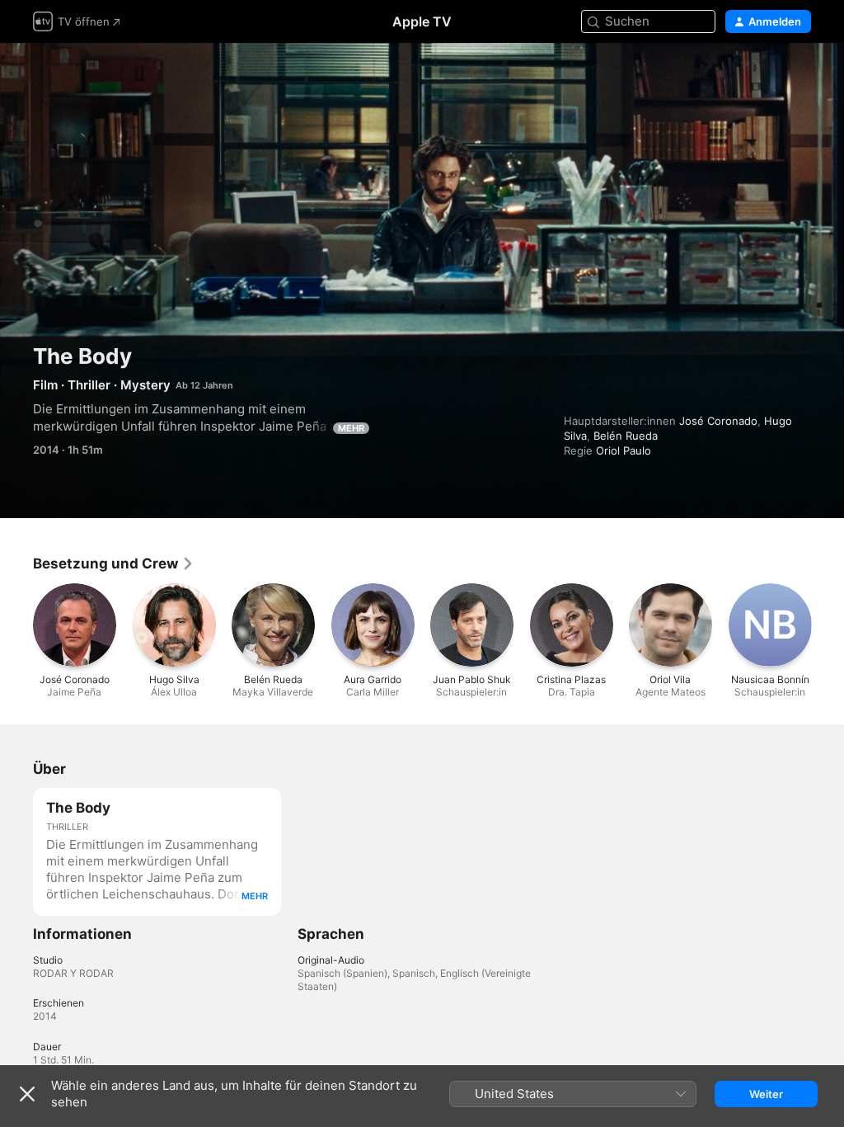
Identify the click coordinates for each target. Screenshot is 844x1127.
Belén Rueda (625, 435)
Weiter (766, 1094)
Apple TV (422, 21)
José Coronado (718, 420)
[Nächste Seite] (827, 624)
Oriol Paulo (623, 450)
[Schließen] (27, 1094)
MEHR (351, 428)
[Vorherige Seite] (16, 624)
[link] (114, 563)
